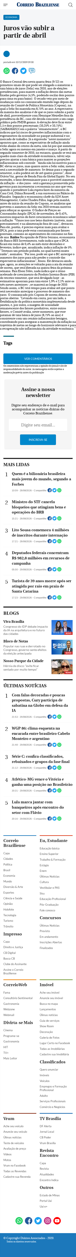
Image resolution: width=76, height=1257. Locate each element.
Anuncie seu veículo (15, 1131)
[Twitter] (23, 72)
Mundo (7, 881)
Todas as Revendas (14, 1171)
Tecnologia (9, 915)
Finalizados (46, 948)
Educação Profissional (53, 899)
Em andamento (49, 936)
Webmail (8, 1015)
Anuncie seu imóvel (51, 998)
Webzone (9, 1009)
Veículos (45, 1081)
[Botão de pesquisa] (70, 5)
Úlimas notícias (49, 1015)
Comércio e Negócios (52, 1107)
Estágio (44, 865)
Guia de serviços (50, 1020)
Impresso (12, 934)
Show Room (47, 1026)
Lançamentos (48, 1009)
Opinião (8, 903)
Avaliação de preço (14, 1148)
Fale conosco (47, 910)
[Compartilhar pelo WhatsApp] (59, 491)
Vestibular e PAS (50, 887)
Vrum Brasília (48, 1143)
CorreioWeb (15, 984)
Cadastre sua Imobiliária (54, 1054)
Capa (6, 853)
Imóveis (44, 1075)
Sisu (42, 893)
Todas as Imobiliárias (52, 1048)
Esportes (8, 892)
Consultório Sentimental (18, 998)
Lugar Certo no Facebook (55, 1043)
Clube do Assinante (15, 964)
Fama (6, 992)
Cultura (44, 882)
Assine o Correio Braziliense (13, 971)
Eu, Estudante (53, 840)
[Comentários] (32, 72)
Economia (9, 875)
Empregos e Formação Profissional (53, 1088)
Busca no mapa (49, 1003)
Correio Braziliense (14, 843)
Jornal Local (47, 1131)
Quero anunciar (49, 1069)
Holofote (8, 909)
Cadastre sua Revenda (17, 1176)
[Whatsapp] (6, 72)
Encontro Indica (49, 1180)
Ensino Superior (49, 854)
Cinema (8, 1030)
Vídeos (7, 1154)
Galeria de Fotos (50, 1037)
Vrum (8, 1118)
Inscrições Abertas (51, 942)
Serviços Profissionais (53, 1101)
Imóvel (46, 984)
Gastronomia (11, 1003)
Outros (46, 1187)
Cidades (8, 858)
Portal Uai (46, 1200)
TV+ (6, 1052)
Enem (43, 870)
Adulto (44, 1095)
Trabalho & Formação (52, 859)
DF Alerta (46, 1126)
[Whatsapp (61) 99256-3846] (19, 1221)
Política (7, 864)
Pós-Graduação (49, 904)
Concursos (50, 917)
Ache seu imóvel (49, 992)
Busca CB (9, 958)
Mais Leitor (10, 1058)
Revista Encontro (49, 1153)
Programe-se (11, 1036)
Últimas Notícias (50, 876)
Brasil (6, 870)
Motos (7, 1160)
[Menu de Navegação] (6, 5)
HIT (5, 1047)
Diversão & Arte (13, 887)
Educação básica (50, 848)
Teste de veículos (13, 1143)
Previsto (45, 931)
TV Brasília (50, 1118)
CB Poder (45, 1137)
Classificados (52, 1062)
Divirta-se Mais (18, 1022)
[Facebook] (15, 72)
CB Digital (9, 952)
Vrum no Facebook (14, 1165)
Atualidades (47, 1174)
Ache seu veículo (13, 1126)
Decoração (46, 1032)
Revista (44, 1168)
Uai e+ (44, 1206)
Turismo (8, 920)
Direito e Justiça (13, 947)
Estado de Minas (50, 1195)
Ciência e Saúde (12, 898)
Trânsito (8, 926)
